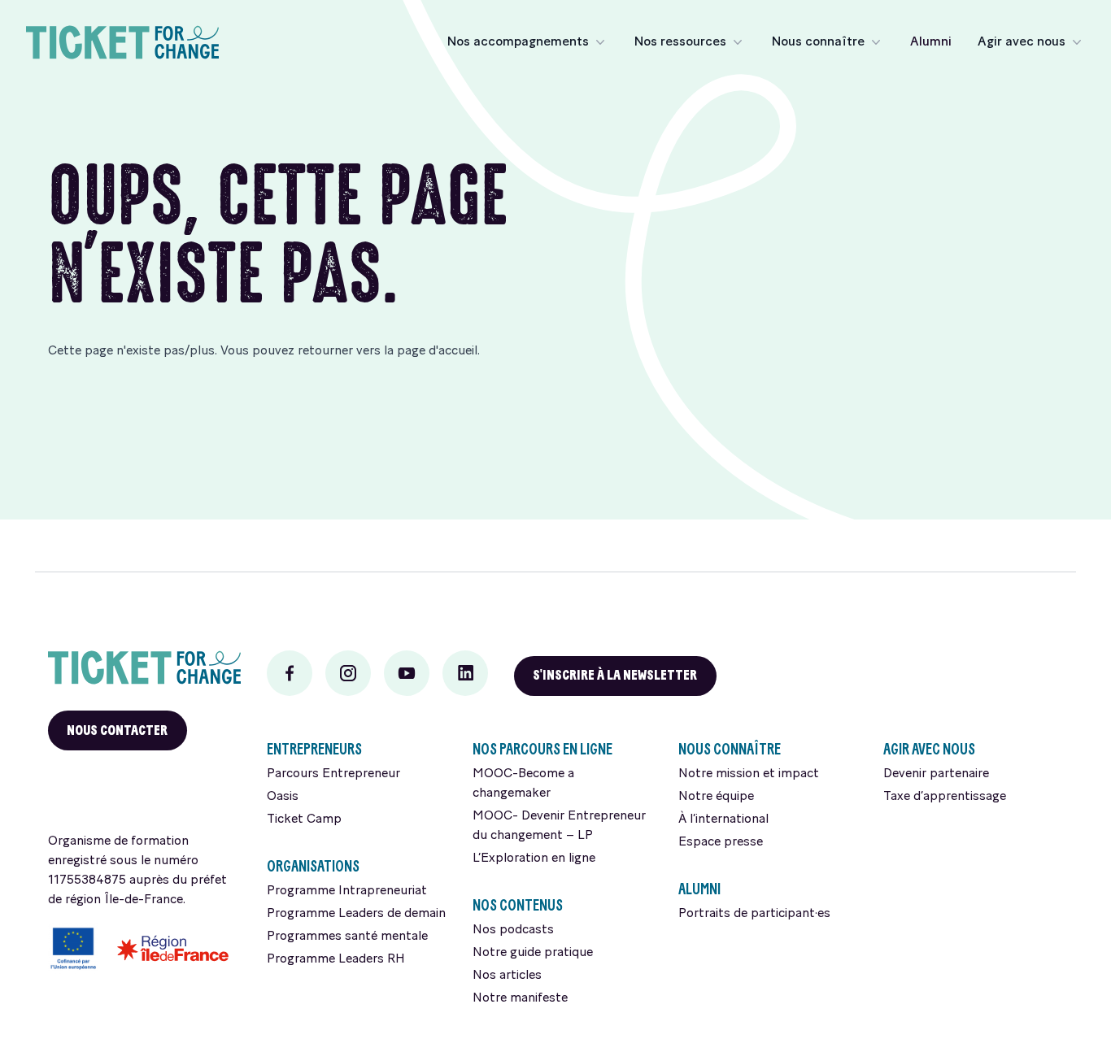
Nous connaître (818, 42)
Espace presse (720, 842)
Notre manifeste (520, 998)
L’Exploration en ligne (534, 858)
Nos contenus (518, 905)
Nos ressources (680, 42)
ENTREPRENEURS (314, 749)
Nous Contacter (117, 730)
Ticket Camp (304, 819)
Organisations (313, 866)
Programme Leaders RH (336, 959)
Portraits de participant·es (754, 913)
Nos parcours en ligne (542, 749)
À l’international (723, 819)
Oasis (282, 796)
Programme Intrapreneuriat (347, 891)
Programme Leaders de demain (356, 913)
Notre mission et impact (748, 773)
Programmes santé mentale (347, 936)
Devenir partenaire (936, 773)
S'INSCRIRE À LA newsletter (615, 675)
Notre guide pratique (533, 952)
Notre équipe (716, 796)
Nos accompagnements (518, 42)
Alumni (931, 42)
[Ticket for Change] (144, 667)
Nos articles (507, 975)
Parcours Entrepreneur (333, 773)
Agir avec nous (1021, 42)
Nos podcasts (513, 930)
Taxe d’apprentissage (944, 796)
